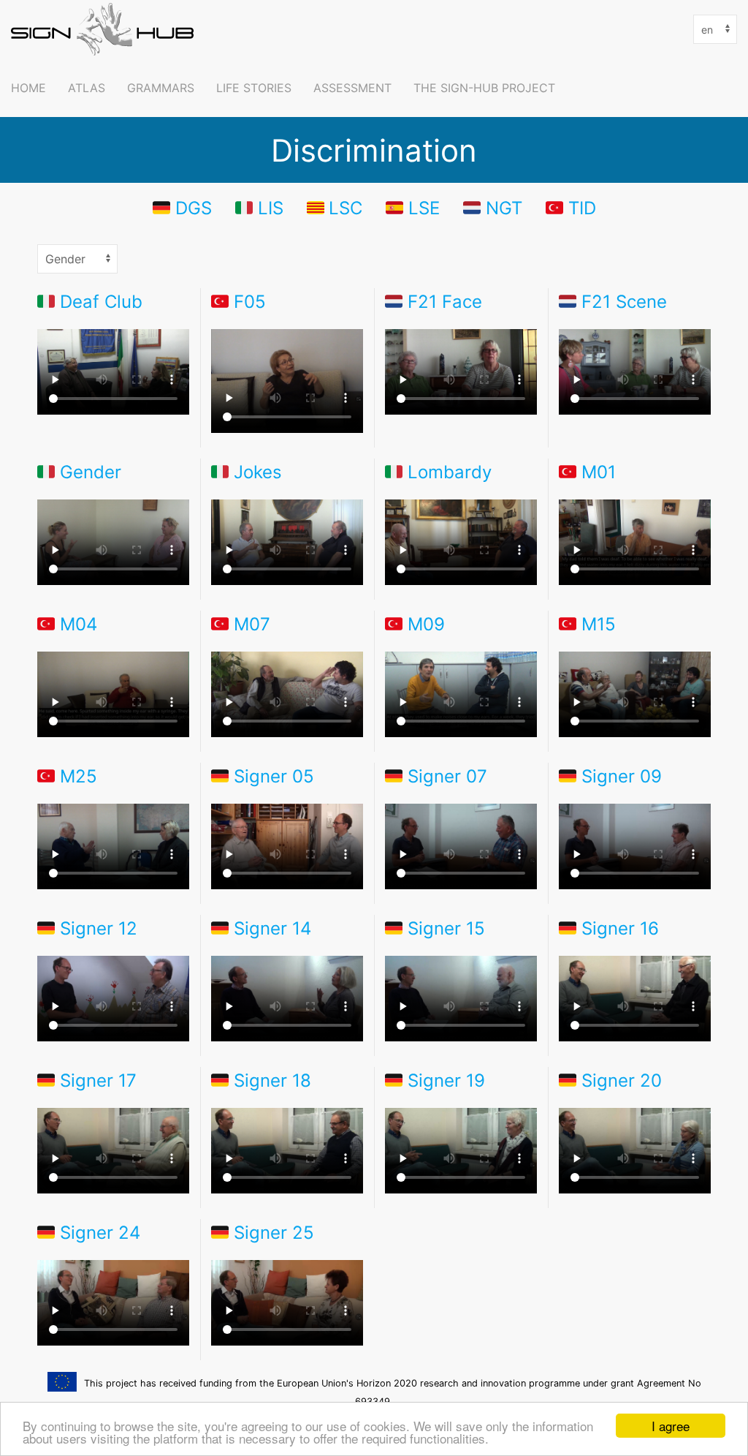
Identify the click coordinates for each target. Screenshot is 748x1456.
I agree (671, 1426)
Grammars (160, 87)
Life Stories (253, 87)
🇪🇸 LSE (413, 207)
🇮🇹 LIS (259, 207)
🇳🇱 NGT (492, 207)
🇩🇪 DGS (182, 207)
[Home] (106, 29)
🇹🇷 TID (571, 207)
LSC (345, 207)
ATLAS (86, 87)
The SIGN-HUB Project (484, 87)
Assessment (352, 87)
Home (28, 87)
